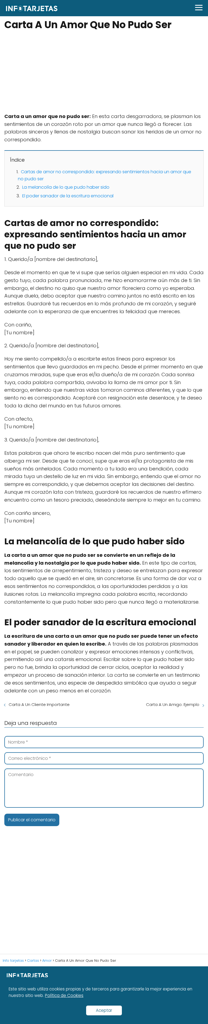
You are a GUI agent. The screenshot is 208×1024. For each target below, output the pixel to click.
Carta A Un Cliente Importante (39, 704)
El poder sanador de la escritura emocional (67, 196)
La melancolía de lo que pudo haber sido (65, 187)
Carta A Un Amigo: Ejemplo (172, 704)
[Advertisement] (104, 72)
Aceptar (104, 1010)
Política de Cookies (64, 995)
